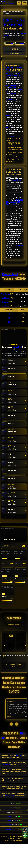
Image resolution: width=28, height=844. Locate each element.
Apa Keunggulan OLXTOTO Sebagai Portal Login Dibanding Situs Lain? (14, 794)
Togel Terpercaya (9, 795)
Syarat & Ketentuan (9, 841)
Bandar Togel (15, 24)
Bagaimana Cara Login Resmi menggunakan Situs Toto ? (13, 763)
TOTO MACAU (8, 816)
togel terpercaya (19, 245)
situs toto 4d (14, 76)
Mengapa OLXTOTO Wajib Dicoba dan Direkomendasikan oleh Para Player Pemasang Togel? (14, 772)
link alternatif (15, 86)
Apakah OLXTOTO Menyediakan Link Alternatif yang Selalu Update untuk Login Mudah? (14, 787)
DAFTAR (24, 2)
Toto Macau (5, 306)
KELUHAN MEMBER (14, 53)
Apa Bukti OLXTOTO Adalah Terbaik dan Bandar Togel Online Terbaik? (14, 756)
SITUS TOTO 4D (10, 68)
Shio (14, 204)
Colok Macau (13, 202)
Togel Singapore (5, 294)
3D (16, 200)
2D (18, 200)
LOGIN (19, 2)
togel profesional (10, 99)
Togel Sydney (5, 302)
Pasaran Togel (11, 136)
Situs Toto (23, 34)
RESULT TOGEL (14, 49)
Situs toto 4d (14, 93)
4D (14, 200)
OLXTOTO (7, 20)
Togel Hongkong (6, 298)
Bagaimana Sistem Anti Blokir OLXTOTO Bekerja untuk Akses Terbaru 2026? (12, 780)
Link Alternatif (6, 764)
